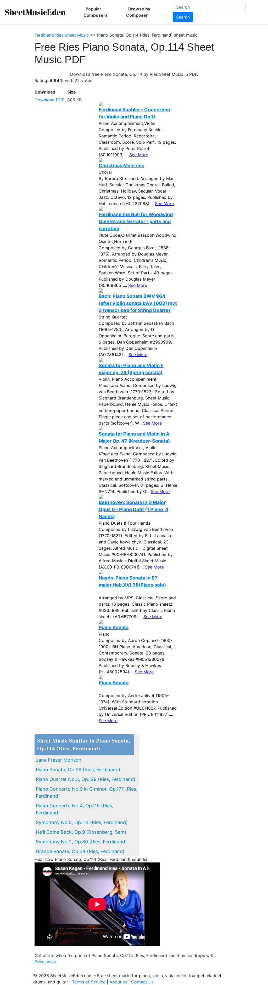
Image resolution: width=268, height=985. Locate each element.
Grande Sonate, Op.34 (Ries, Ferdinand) (80, 851)
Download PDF (49, 99)
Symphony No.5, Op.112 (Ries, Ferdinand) (82, 822)
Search (183, 17)
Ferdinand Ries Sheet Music (62, 35)
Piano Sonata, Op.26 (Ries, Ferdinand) (78, 769)
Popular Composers (95, 12)
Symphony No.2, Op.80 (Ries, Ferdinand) (81, 841)
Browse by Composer (138, 12)
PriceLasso (45, 961)
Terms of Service (88, 981)
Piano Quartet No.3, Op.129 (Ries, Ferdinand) (86, 779)
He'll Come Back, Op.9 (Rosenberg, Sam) (81, 832)
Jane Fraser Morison (58, 760)
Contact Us (142, 981)
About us (118, 981)
